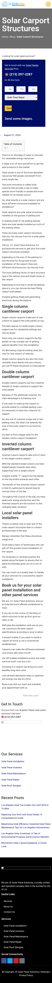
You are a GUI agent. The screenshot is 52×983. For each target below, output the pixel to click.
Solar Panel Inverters (11, 767)
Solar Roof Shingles (11, 785)
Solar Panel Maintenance (13, 773)
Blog (12, 36)
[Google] (22, 960)
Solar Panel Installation (12, 761)
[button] (48, 4)
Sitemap (45, 971)
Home (5, 36)
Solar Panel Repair (10, 779)
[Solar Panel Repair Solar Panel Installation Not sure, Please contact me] (21, 97)
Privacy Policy (26, 975)
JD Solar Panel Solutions (27, 971)
